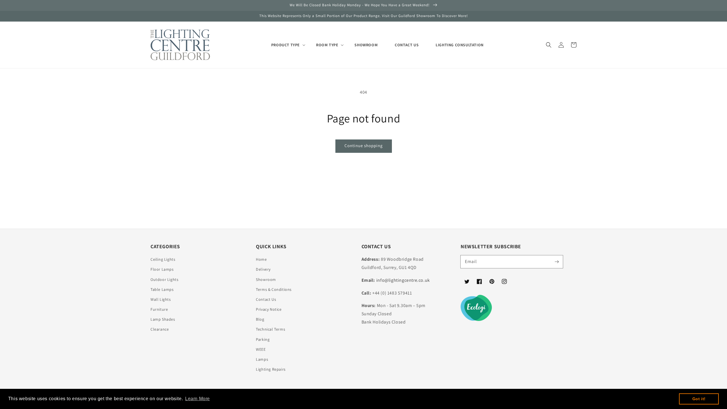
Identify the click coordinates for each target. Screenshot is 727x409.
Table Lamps (162, 289)
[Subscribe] (556, 261)
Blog (260, 319)
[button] (548, 45)
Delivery (263, 269)
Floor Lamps (162, 269)
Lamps (262, 359)
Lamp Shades (163, 319)
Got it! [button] (699, 399)
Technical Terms (270, 329)
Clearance (160, 329)
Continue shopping (363, 145)
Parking (263, 339)
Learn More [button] (197, 398)
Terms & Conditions (274, 289)
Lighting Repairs (271, 369)
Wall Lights (161, 299)
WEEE (261, 349)
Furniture (159, 309)
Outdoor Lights (164, 279)
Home (261, 259)
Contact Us (266, 299)
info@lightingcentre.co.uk (403, 280)
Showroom (266, 279)
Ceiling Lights (163, 259)
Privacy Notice (268, 309)
